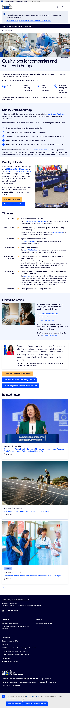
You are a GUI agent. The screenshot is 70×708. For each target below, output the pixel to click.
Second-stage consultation (13, 204)
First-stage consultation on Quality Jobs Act (19, 380)
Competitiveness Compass (48, 313)
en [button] (58, 7)
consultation (27, 261)
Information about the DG (44, 623)
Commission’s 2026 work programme (18, 171)
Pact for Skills (6, 658)
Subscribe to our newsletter (10, 623)
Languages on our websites (28, 682)
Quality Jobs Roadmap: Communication (18, 374)
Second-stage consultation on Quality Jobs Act (20, 386)
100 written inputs (57, 232)
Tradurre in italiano (12, 20)
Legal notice (6, 685)
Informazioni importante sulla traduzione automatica (35, 20)
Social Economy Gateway (10, 661)
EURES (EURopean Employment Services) (15, 651)
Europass (5, 644)
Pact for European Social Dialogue (35, 221)
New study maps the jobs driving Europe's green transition (26, 511)
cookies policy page (32, 696)
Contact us (47, 679)
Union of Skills (44, 317)
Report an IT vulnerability (9, 682)
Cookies (42, 682)
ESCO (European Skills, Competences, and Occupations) (19, 648)
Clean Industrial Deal (46, 320)
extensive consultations (41, 150)
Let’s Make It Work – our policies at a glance (15, 655)
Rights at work (8, 30)
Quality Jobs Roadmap (56, 114)
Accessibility (16, 685)
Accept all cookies (14, 704)
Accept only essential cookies (35, 704)
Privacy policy (52, 682)
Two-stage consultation (27, 241)
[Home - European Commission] (7, 6)
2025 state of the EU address (16, 169)
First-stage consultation (12, 199)
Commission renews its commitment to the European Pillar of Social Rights (32, 576)
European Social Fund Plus (10, 641)
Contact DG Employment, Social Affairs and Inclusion (15, 627)
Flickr (16, 611)
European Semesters (49, 335)
